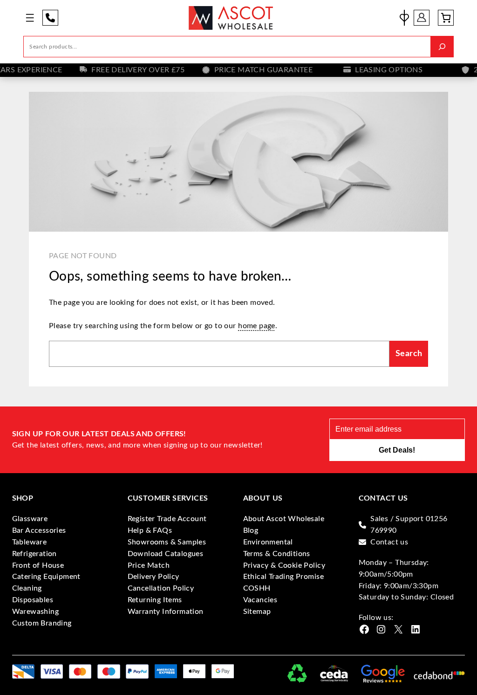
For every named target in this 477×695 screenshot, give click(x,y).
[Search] (442, 46)
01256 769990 (50, 18)
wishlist (404, 18)
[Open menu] (29, 17)
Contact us (389, 542)
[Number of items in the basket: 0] (446, 18)
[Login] (421, 17)
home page (256, 326)
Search (408, 354)
